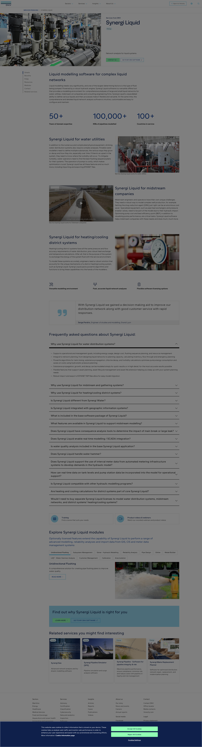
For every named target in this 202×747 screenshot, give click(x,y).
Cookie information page (65, 735)
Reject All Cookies (134, 734)
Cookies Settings (134, 740)
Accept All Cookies (134, 729)
